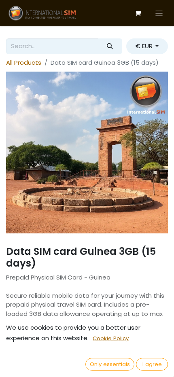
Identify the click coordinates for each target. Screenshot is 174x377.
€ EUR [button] (145, 46)
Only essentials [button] (110, 364)
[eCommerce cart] (138, 13)
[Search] (110, 46)
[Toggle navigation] (159, 13)
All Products (23, 62)
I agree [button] (152, 364)
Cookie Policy (111, 338)
